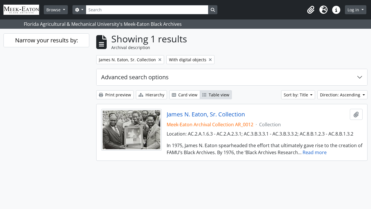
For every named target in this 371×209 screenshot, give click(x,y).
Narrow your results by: (46, 40)
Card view (187, 95)
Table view (218, 95)
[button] (310, 9)
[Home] (23, 9)
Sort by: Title (296, 95)
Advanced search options (135, 77)
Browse (54, 9)
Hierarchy (154, 95)
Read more (315, 152)
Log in (354, 9)
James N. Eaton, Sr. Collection (206, 114)
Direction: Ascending (340, 95)
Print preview (117, 95)
